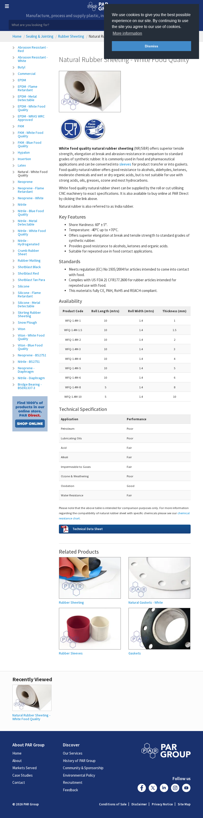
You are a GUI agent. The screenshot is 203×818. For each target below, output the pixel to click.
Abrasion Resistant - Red (33, 49)
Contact (18, 782)
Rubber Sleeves (71, 653)
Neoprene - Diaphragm (26, 370)
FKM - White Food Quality (30, 134)
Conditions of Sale (113, 804)
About (17, 760)
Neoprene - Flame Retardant (31, 190)
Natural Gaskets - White (145, 602)
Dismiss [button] (151, 46)
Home (17, 36)
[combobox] (101, 25)
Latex (22, 165)
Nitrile (22, 204)
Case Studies (22, 775)
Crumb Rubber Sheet (28, 252)
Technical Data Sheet (88, 529)
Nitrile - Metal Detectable (27, 222)
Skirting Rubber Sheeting (29, 314)
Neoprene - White (31, 198)
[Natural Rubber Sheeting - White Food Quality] (31, 697)
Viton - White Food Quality (31, 337)
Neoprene (25, 181)
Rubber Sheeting (71, 36)
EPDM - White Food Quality (31, 108)
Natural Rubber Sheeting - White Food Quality (31, 717)
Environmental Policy (79, 775)
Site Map (184, 804)
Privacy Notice (162, 804)
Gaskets (134, 653)
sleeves (125, 164)
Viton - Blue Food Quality (30, 347)
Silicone (23, 286)
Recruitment (72, 782)
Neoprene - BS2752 (32, 355)
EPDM (22, 80)
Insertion (24, 159)
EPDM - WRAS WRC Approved (31, 118)
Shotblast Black (29, 267)
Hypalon (24, 152)
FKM (21, 126)
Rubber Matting (29, 260)
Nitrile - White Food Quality (32, 232)
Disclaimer (139, 804)
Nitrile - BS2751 (29, 361)
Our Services (72, 753)
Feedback (70, 790)
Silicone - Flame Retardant (29, 294)
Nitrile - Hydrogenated (28, 242)
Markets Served (24, 767)
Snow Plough (27, 322)
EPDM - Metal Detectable (27, 98)
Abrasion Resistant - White (33, 59)
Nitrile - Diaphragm (31, 378)
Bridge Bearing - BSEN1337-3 (30, 386)
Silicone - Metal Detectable (29, 304)
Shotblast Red (28, 273)
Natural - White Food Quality (33, 173)
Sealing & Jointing (39, 36)
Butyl (21, 67)
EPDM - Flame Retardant (27, 88)
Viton (21, 329)
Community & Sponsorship (83, 767)
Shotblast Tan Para (31, 280)
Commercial (26, 73)
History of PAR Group (79, 760)
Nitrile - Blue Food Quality (31, 213)
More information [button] (127, 33)
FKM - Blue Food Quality (29, 144)
